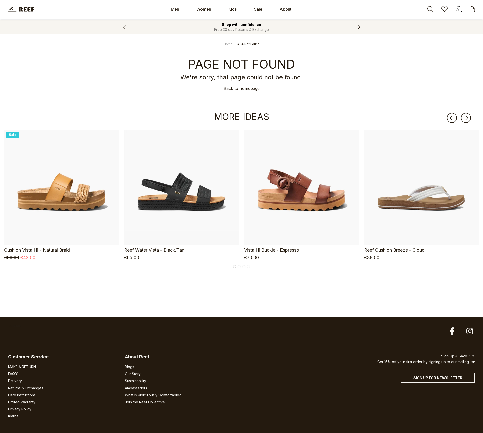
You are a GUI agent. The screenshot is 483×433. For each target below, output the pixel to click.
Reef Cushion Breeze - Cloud (394, 250)
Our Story (133, 374)
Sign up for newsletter (437, 378)
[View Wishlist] (444, 9)
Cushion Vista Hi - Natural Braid (37, 250)
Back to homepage (242, 88)
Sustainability (135, 381)
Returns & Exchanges (25, 388)
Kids (232, 9)
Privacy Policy (19, 409)
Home (228, 44)
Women (203, 9)
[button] (124, 27)
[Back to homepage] (21, 9)
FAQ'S (13, 374)
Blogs (129, 367)
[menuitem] (175, 9)
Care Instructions (22, 395)
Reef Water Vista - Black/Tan (154, 250)
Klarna (13, 416)
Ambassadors (136, 388)
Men (175, 9)
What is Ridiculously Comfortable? (153, 395)
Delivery (15, 381)
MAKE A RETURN (22, 367)
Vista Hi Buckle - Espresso (271, 250)
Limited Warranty (21, 402)
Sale (258, 9)
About (285, 9)
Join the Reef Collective (145, 402)
